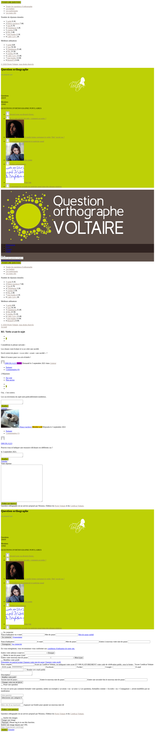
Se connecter (17, 644)
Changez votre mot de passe (33, 662)
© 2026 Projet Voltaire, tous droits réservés (17, 64)
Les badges (10, 9)
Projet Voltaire (60, 506)
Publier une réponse (9, 503)
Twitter (79, 667)
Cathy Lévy (12, 37)
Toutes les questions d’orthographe (19, 6)
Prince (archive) (13, 23)
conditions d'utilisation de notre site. (61, 649)
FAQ (8, 247)
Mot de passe (50, 635)
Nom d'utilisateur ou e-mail (11, 635)
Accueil (4, 327)
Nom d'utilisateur (8, 642)
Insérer (4, 730)
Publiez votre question (10, 709)
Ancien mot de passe (9, 680)
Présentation (10, 245)
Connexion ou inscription (10, 260)
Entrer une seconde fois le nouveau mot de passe (105, 680)
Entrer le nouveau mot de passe (52, 680)
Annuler (4, 408)
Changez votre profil (53, 662)
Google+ (109, 667)
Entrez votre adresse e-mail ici (12, 653)
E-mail (40, 642)
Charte (8, 251)
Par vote (9, 378)
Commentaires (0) (12, 370)
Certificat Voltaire (77, 506)
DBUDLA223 (6, 443)
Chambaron (12, 28)
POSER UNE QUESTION (11, 2)
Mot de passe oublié (86, 635)
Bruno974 (11, 60)
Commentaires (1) (12, 433)
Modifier (5, 406)
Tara (9, 26)
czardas (10, 30)
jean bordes (11, 34)
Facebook (49, 667)
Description (5, 675)
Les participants (12, 11)
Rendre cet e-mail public (36, 670)
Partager (9, 367)
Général (53, 363)
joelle (9, 21)
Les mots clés (11, 13)
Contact (9, 249)
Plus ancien (10, 380)
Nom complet (6, 664)
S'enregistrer (17, 637)
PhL (9, 32)
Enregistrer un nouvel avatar (12, 662)
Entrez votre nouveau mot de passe (14, 658)
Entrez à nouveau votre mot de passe (113, 642)
